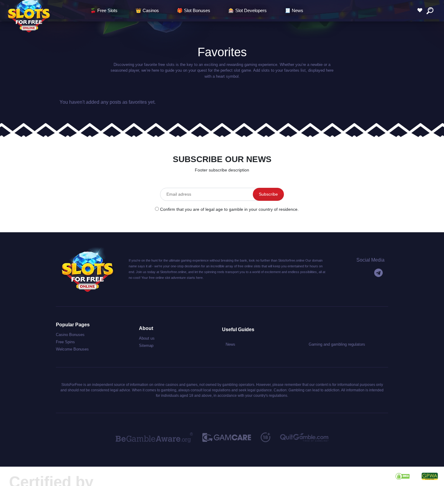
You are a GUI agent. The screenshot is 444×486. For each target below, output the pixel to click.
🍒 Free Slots (103, 10)
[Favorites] (421, 10)
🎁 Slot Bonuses (193, 10)
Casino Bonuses (70, 334)
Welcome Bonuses (72, 349)
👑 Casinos (147, 10)
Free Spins (65, 342)
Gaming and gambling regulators (337, 344)
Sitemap (146, 345)
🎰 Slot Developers (247, 10)
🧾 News (294, 10)
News (230, 344)
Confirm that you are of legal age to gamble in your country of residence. (229, 209)
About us (147, 338)
